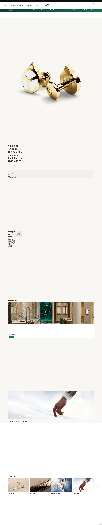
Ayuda (96, 0)
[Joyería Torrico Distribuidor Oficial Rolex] (10, 10)
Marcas (8, 5)
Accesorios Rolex (41, 9)
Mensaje (10, 333)
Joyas (11, 5)
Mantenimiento (68, 9)
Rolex (17, 5)
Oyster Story (75, 9)
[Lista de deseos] (92, 4)
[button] (46, 4)
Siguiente (11, 336)
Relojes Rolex (34, 9)
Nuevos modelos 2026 (50, 9)
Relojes (14, 5)
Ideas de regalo (21, 5)
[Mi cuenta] (91, 4)
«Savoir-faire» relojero (59, 9)
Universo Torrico (91, 0)
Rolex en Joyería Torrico (83, 9)
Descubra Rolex (27, 9)
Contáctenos (92, 9)
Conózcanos (27, 5)
